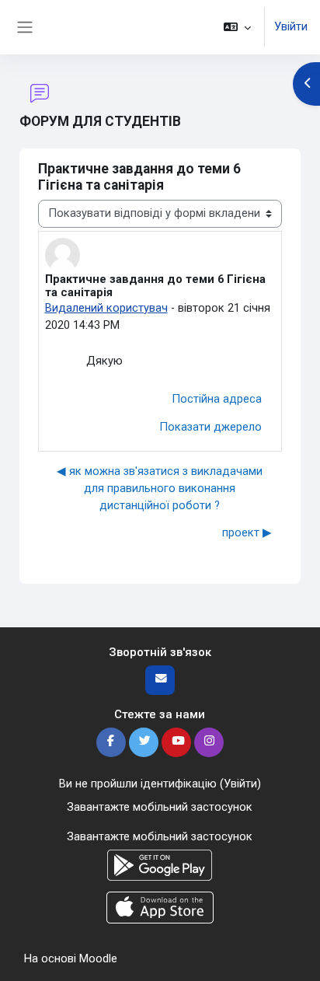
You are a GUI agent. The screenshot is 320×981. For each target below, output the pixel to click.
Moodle (98, 958)
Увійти (291, 26)
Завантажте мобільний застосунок (159, 807)
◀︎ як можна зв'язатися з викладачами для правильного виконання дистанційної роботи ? (160, 488)
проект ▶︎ (247, 532)
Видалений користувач (106, 308)
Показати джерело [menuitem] (210, 427)
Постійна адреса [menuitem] (217, 399)
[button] (237, 27)
